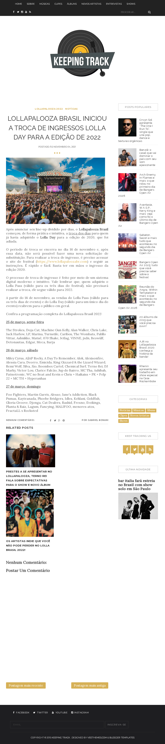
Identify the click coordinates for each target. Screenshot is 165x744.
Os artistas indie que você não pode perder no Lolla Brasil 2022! (28, 545)
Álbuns (72, 3)
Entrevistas (114, 3)
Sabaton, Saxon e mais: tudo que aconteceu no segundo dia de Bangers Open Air (148, 244)
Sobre (31, 3)
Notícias (71, 108)
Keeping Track (61, 737)
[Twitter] (135, 449)
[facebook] (15, 12)
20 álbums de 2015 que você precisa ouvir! (148, 321)
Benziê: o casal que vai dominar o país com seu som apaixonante (147, 157)
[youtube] (27, 12)
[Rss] (150, 449)
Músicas (44, 3)
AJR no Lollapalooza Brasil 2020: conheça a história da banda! (147, 349)
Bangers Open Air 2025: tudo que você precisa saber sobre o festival (148, 270)
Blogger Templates (121, 737)
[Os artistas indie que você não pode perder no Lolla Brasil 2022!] (30, 513)
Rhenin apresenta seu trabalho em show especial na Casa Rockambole (148, 374)
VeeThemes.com (97, 737)
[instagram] (23, 12)
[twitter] (19, 12)
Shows (131, 3)
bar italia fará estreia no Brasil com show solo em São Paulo (136, 484)
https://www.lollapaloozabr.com (62, 261)
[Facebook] (127, 449)
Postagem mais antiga (90, 685)
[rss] (31, 12)
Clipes (58, 3)
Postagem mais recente (26, 685)
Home (18, 3)
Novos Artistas (91, 3)
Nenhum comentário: (20, 420)
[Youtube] (142, 449)
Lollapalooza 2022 (49, 108)
